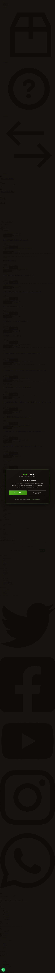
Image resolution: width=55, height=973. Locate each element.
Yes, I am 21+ (18, 492)
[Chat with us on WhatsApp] (3, 970)
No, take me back (37, 493)
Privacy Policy (37, 499)
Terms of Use (30, 499)
